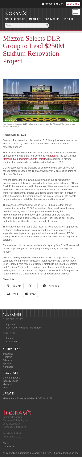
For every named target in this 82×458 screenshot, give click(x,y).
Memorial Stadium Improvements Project (24, 159)
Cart (60, 3)
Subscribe (73, 3)
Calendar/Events (11, 377)
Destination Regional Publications (24, 327)
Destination (12, 341)
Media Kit (8, 384)
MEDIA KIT (35, 19)
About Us (7, 443)
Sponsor (7, 363)
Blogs (20, 398)
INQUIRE (68, 19)
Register (7, 357)
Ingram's (10, 324)
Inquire (6, 387)
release (54, 155)
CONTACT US (52, 19)
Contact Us (8, 446)
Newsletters (29, 398)
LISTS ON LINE (44, 398)
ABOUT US (19, 19)
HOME (6, 19)
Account (48, 3)
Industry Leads (10, 381)
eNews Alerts (9, 398)
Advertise (8, 360)
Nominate (8, 367)
